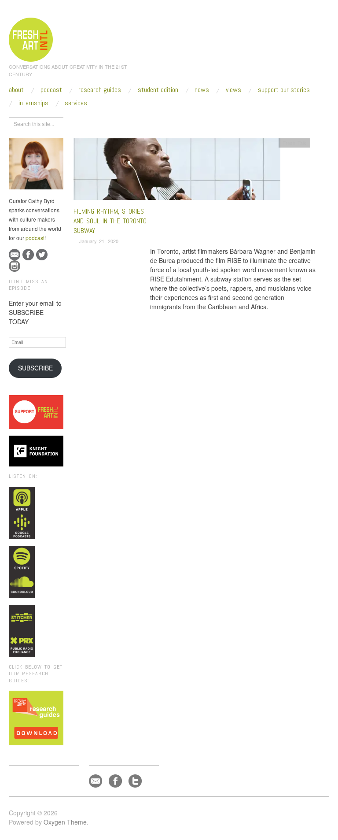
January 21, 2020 (98, 240)
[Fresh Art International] (31, 38)
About (16, 89)
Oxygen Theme (65, 822)
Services (76, 103)
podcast (35, 237)
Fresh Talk (294, 142)
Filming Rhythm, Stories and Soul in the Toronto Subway (110, 221)
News (202, 89)
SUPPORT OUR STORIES (284, 89)
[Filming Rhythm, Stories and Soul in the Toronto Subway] (176, 171)
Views (233, 89)
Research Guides (99, 89)
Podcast (51, 89)
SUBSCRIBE (35, 367)
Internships (33, 103)
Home (107, 122)
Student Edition (158, 89)
